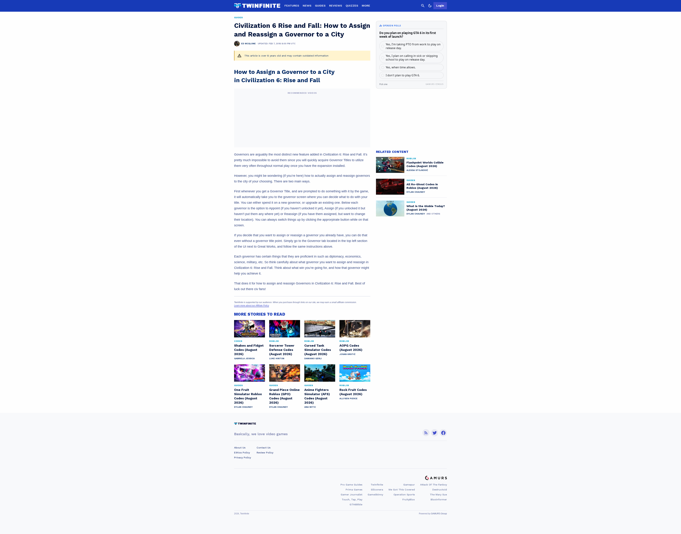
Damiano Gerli (313, 358)
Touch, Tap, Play (352, 499)
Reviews (335, 5)
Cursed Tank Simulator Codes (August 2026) (317, 350)
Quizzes (352, 5)
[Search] (422, 5)
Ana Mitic (310, 407)
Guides (320, 5)
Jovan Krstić (347, 354)
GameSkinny (375, 494)
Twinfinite (377, 484)
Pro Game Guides (351, 484)
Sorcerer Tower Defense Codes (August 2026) (281, 350)
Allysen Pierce (348, 398)
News (307, 5)
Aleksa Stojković (417, 170)
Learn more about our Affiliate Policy (251, 305)
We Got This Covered (401, 489)
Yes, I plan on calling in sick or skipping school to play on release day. (412, 57)
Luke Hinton (276, 358)
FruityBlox (408, 499)
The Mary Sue (438, 494)
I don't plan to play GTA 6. (403, 75)
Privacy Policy (242, 457)
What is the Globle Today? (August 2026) (425, 207)
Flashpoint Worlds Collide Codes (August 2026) (425, 164)
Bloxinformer (439, 499)
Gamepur (409, 484)
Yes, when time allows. (401, 67)
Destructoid (439, 489)
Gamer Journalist (351, 494)
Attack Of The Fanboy (433, 484)
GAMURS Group (439, 513)
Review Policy (265, 452)
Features (291, 5)
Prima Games (354, 489)
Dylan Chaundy (243, 407)
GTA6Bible (356, 504)
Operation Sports (404, 494)
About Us (239, 447)
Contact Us (263, 447)
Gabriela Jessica (244, 358)
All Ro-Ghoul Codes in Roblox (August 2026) (422, 186)
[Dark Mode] (429, 5)
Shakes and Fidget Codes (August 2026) (249, 350)
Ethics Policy (242, 452)
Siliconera (377, 489)
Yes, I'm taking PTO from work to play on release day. (413, 46)
